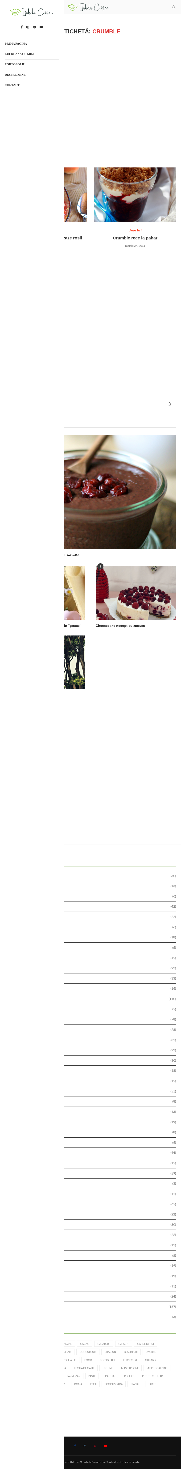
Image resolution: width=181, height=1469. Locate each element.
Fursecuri (92, 1050)
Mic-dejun (92, 1101)
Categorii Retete (92, 958)
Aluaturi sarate (92, 886)
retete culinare (153, 1376)
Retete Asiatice (92, 1183)
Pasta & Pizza (92, 1153)
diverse (151, 1351)
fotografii (107, 1360)
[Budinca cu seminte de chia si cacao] (90, 492)
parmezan (73, 1376)
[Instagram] (85, 1446)
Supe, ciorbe (92, 1265)
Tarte (92, 1276)
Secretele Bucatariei (92, 1235)
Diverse (92, 1019)
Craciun (110, 1351)
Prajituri (92, 1173)
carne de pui (145, 1343)
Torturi (92, 1296)
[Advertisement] (90, 101)
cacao (84, 1343)
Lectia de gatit (92, 1070)
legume (108, 1368)
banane (67, 1343)
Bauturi (92, 917)
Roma (78, 1384)
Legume (92, 1081)
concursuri (87, 1351)
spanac (135, 1384)
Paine (92, 1142)
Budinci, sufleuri (92, 927)
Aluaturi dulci (92, 876)
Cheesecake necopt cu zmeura (120, 625)
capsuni (123, 1343)
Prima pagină (16, 43)
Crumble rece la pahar (135, 238)
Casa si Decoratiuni (92, 947)
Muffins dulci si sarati (92, 1112)
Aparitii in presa (92, 896)
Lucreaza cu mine (20, 54)
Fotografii (92, 1040)
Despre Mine (15, 74)
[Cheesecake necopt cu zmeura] (136, 592)
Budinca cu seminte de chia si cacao (42, 554)
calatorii (103, 1343)
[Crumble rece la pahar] (135, 194)
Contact (12, 85)
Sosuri (92, 1255)
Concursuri (92, 978)
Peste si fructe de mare (92, 1163)
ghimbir (150, 1360)
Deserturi (92, 999)
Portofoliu (15, 64)
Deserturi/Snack (92, 1009)
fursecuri (130, 1360)
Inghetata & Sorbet (92, 1060)
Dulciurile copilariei (92, 1030)
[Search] (173, 7)
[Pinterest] (95, 1446)
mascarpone (130, 1368)
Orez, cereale (92, 1132)
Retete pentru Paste (92, 1214)
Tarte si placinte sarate (92, 1286)
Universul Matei (92, 1317)
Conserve (92, 988)
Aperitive (92, 906)
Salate (92, 1225)
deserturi (131, 1351)
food (88, 1360)
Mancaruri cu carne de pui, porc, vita (92, 1091)
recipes (129, 1376)
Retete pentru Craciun (92, 1204)
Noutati (92, 1122)
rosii (93, 1384)
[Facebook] (75, 1446)
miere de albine (157, 1368)
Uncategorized (92, 1307)
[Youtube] (105, 1446)
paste (92, 1376)
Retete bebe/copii (92, 1194)
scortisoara (114, 1384)
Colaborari (92, 968)
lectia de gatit (84, 1368)
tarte (152, 1384)
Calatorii (92, 937)
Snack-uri (92, 1245)
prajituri (110, 1376)
